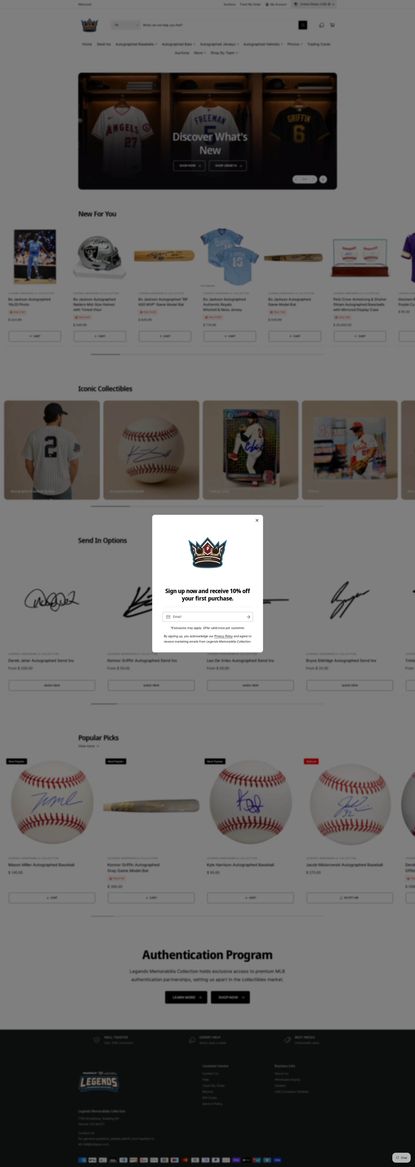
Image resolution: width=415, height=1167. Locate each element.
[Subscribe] (248, 617)
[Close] (257, 520)
